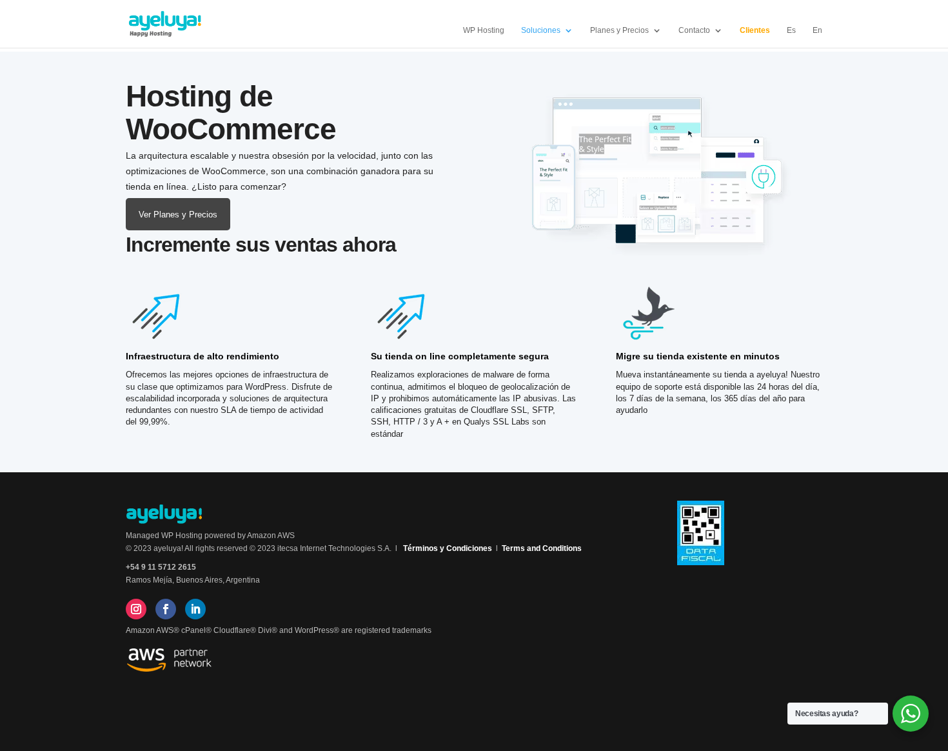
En (817, 30)
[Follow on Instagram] (136, 609)
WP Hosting (483, 30)
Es (791, 30)
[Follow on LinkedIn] (195, 609)
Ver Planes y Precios (178, 214)
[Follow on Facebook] (165, 609)
